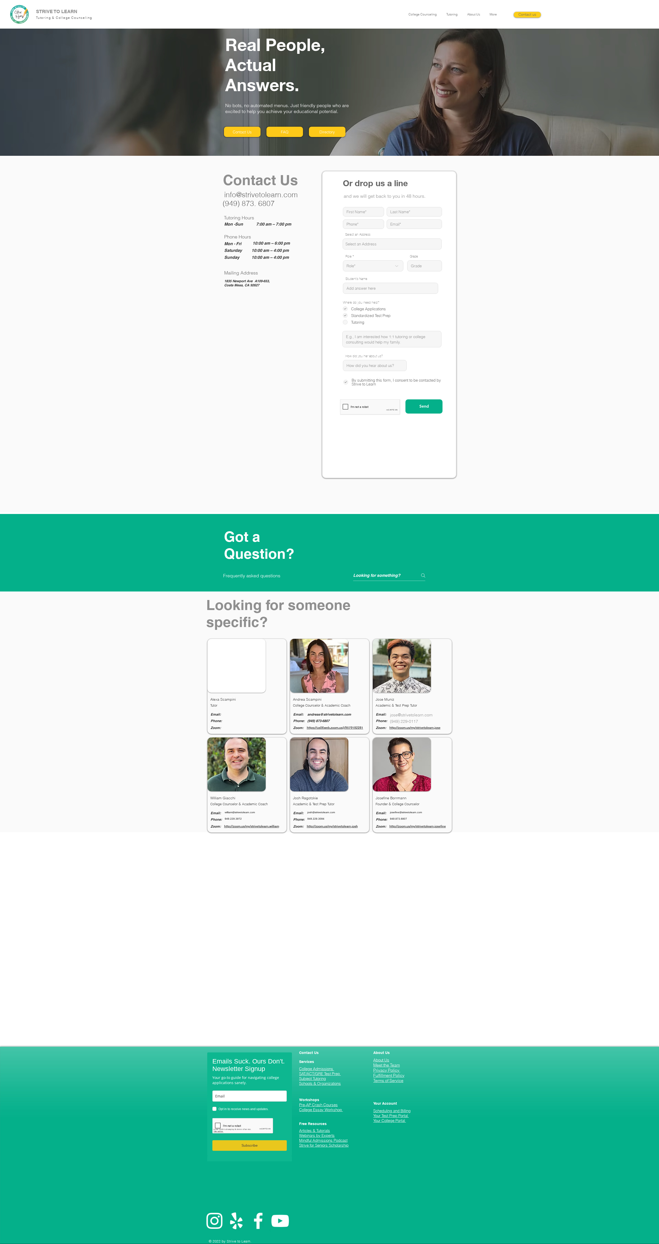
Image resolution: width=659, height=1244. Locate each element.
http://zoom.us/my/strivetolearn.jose (414, 728)
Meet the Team (386, 1065)
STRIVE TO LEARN (56, 11)
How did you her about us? (364, 356)
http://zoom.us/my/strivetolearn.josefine (417, 826)
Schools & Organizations (320, 1083)
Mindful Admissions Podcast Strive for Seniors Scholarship (324, 1143)
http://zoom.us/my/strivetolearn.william (251, 826)
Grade (414, 256)
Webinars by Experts (317, 1135)
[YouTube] (280, 1221)
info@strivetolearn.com (261, 194)
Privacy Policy (386, 1070)
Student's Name (356, 279)
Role (348, 256)
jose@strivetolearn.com (411, 714)
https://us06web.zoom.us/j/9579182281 (335, 728)
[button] (424, 14)
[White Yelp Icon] (236, 1221)
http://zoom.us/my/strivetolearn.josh (332, 826)
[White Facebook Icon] (258, 1221)
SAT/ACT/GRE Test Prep (320, 1073)
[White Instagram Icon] (214, 1221)
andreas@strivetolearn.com (329, 714)
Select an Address (357, 234)
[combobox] (392, 244)
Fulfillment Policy (388, 1075)
